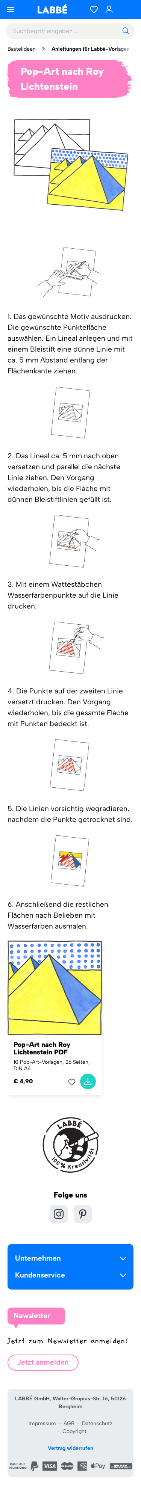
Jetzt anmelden (43, 1362)
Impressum (42, 1423)
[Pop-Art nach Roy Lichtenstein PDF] (55, 988)
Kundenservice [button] (40, 1275)
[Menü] (10, 9)
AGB (69, 1423)
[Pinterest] (83, 1214)
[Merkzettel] (94, 9)
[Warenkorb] (125, 9)
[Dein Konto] (109, 9)
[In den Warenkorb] (88, 1081)
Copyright (74, 1431)
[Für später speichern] (74, 1082)
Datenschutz (97, 1423)
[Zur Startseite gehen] (52, 8)
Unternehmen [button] (38, 1258)
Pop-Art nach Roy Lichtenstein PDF (42, 1048)
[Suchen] (126, 31)
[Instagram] (59, 1214)
